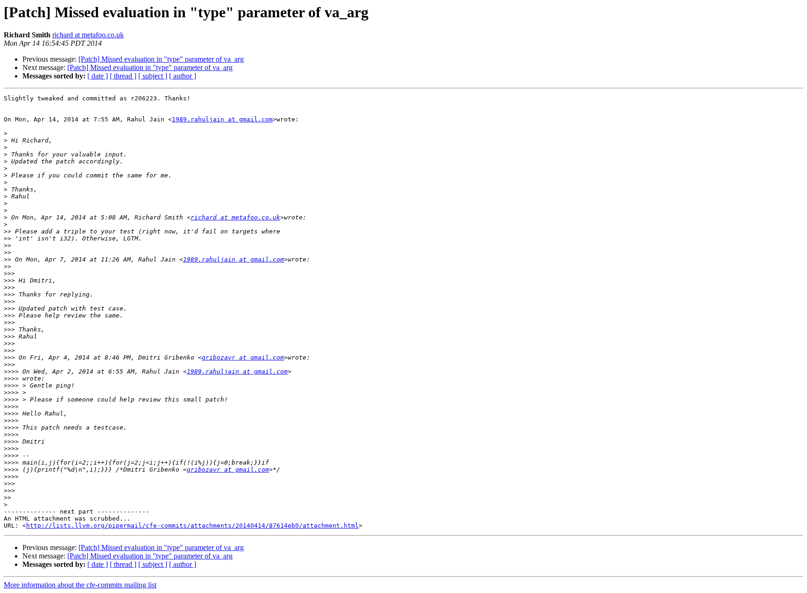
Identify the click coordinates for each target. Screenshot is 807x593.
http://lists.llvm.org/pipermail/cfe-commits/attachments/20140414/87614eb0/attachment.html (192, 525)
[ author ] (182, 76)
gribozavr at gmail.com (243, 357)
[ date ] (97, 76)
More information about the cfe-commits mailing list (80, 585)
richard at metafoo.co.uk (88, 35)
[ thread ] (123, 76)
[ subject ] (152, 76)
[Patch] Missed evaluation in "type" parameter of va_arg (161, 59)
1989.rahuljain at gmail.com (222, 119)
